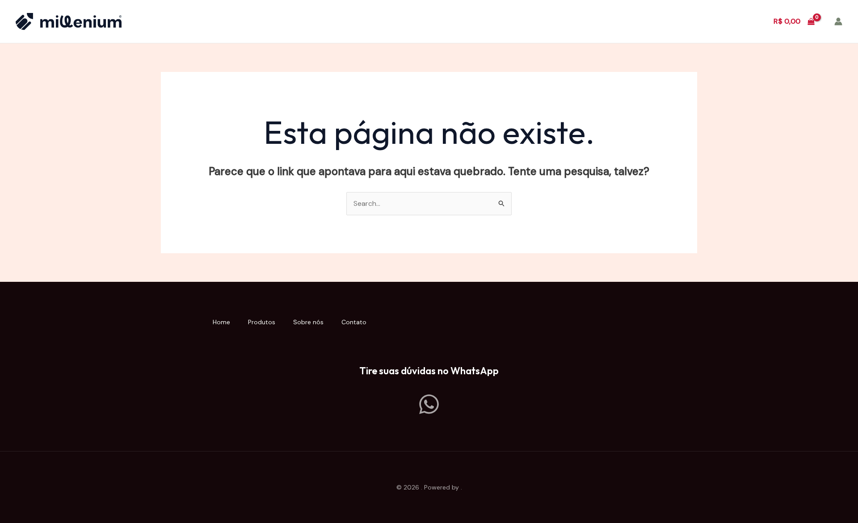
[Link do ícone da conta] (838, 21)
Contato (353, 322)
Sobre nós (308, 322)
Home (221, 322)
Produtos (261, 322)
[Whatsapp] (429, 404)
